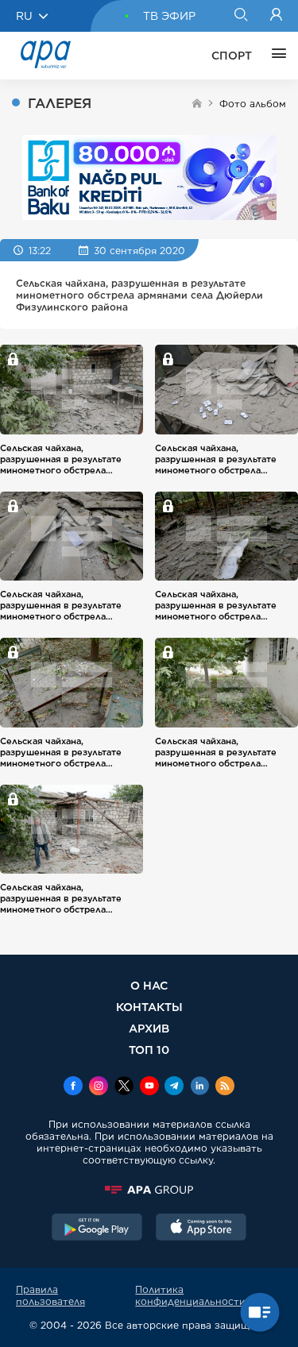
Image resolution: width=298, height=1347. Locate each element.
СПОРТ (231, 55)
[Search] (240, 16)
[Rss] (224, 1087)
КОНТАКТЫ (149, 1006)
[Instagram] (98, 1087)
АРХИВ (149, 1028)
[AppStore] (201, 1229)
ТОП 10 (149, 1049)
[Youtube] (149, 1087)
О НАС (149, 985)
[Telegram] (174, 1087)
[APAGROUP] (149, 1190)
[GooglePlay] (97, 1229)
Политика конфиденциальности (190, 1295)
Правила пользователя (50, 1295)
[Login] (276, 16)
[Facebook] (73, 1087)
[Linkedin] (199, 1087)
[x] (124, 1087)
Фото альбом (252, 104)
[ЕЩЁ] (275, 55)
